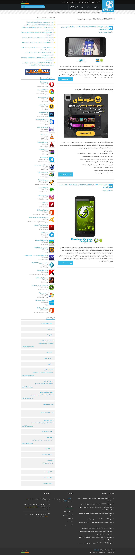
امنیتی (93, 12)
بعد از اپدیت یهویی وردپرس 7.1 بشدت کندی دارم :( (40, 22)
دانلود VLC (44, 134)
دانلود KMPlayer (42, 127)
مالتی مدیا (68, 12)
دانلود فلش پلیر (43, 202)
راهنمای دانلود (64, 2)
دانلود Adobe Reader (41, 225)
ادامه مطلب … (63, 79)
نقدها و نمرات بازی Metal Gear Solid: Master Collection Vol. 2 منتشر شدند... (37, 59)
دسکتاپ (51, 12)
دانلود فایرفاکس (43, 97)
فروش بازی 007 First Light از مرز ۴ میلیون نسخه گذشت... (38, 24)
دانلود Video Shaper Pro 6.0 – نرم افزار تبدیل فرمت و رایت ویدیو (94, 543)
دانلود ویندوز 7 (43, 293)
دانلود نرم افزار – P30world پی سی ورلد (108, 6)
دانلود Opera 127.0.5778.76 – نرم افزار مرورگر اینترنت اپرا (96, 504)
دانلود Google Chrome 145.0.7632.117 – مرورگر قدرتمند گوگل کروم (95, 514)
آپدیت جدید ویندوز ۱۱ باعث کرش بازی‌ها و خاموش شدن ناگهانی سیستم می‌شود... (37, 28)
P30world (96, 550)
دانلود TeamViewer (42, 119)
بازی (82, 7)
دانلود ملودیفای (43, 104)
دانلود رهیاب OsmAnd (41, 247)
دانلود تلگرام (44, 232)
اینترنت (88, 12)
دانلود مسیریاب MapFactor (40, 263)
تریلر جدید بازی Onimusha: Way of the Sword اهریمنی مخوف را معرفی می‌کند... (37, 33)
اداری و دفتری (81, 12)
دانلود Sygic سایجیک (41, 240)
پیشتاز (46, 516)
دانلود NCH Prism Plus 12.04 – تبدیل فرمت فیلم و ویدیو (97, 528)
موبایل (89, 7)
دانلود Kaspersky (42, 270)
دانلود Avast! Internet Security (38, 217)
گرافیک (74, 12)
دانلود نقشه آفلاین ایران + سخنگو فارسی (36, 255)
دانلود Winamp (43, 180)
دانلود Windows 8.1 (41, 300)
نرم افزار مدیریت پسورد (41, 165)
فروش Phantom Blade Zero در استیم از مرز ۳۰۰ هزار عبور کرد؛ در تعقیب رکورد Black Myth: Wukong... (37, 64)
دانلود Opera (44, 82)
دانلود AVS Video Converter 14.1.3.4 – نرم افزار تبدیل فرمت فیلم (95, 523)
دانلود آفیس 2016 (42, 210)
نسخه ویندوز (64, 174)
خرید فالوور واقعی (48, 404)
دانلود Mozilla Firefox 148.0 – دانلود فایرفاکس (100, 519)
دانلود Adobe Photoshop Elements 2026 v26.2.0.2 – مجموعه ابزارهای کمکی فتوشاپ (95, 508)
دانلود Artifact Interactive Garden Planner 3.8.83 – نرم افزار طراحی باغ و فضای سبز (95, 538)
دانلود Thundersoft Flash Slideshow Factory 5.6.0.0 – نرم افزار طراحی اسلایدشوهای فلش (96, 533)
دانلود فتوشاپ (43, 112)
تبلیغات (78, 2)
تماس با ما (72, 2)
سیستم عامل (57, 12)
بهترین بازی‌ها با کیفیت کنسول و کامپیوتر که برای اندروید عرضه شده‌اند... (37, 44)
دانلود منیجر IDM (43, 172)
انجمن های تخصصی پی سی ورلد (32, 506)
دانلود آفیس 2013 (42, 308)
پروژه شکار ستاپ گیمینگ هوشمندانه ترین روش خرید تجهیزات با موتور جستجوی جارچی (95, 499)
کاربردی (98, 12)
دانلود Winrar (43, 150)
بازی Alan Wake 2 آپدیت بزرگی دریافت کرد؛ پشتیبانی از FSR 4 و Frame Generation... (37, 49)
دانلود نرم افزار (96, 2)
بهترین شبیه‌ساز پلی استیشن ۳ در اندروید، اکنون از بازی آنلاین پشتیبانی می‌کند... (37, 39)
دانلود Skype (44, 157)
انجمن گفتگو (74, 7)
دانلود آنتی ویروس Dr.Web (40, 285)
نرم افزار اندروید (103, 32)
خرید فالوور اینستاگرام (47, 412)
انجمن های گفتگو (86, 2)
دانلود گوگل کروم (43, 89)
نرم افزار (96, 7)
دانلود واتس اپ (43, 187)
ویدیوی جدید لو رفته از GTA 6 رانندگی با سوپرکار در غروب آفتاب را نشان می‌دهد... (38, 54)
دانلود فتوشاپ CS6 (42, 278)
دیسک (63, 12)
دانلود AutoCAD (43, 142)
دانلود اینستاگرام (43, 195)
